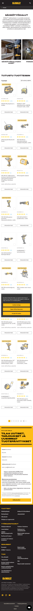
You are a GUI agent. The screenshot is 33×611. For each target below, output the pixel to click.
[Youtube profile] (9, 595)
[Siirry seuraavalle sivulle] (26, 421)
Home (4, 7)
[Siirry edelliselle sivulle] (7, 421)
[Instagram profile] (6, 595)
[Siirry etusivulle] (16, 3)
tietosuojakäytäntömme (17, 493)
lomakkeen (17, 495)
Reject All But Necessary (16, 309)
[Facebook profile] (2, 595)
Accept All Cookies (16, 313)
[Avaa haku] (30, 3)
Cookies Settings (16, 305)
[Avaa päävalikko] (2, 3)
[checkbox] (14, 95)
